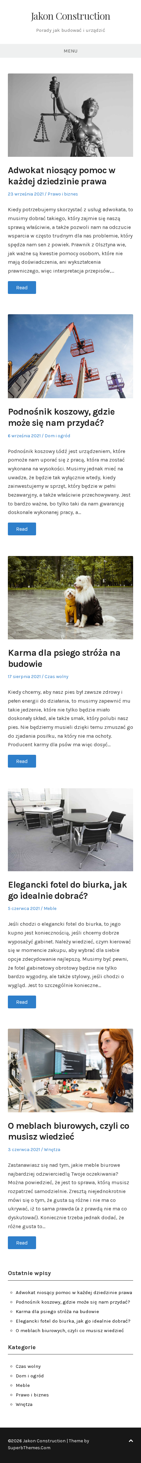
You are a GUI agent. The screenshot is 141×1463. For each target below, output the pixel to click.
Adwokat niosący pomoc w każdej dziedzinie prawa (61, 176)
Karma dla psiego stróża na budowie (57, 1311)
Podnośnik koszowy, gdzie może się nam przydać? (61, 417)
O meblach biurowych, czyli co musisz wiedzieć (68, 1131)
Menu (70, 51)
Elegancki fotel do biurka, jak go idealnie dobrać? (67, 890)
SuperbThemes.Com (29, 1448)
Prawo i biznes (63, 194)
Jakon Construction (70, 16)
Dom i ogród (57, 436)
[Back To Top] (131, 1440)
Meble (50, 908)
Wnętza (52, 1149)
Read (22, 287)
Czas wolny (57, 676)
